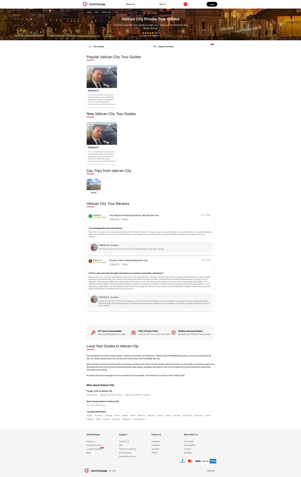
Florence (99, 415)
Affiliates (188, 453)
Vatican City (106, 12)
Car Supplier (189, 445)
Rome (117, 415)
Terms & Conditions (127, 449)
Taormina (198, 415)
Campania (187, 415)
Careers (187, 449)
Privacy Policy (125, 453)
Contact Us (124, 441)
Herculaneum (139, 419)
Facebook (155, 445)
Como (207, 415)
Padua (168, 415)
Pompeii (108, 415)
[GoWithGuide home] (94, 4)
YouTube (155, 449)
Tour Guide (189, 441)
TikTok (154, 453)
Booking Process (94, 445)
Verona (160, 415)
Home (89, 12)
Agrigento (126, 419)
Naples (125, 415)
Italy (96, 12)
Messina (141, 415)
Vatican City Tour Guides (111, 395)
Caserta (90, 419)
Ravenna (116, 419)
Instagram (155, 441)
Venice (89, 415)
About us (91, 441)
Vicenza (151, 415)
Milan (133, 415)
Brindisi (177, 415)
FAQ (121, 445)
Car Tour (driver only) (96, 405)
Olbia (98, 419)
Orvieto (106, 419)
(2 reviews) (115, 245)
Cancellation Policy (127, 456)
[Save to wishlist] (114, 67)
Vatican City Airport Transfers (137, 395)
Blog (89, 453)
